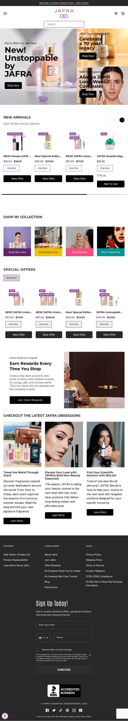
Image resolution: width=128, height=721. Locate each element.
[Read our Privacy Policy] (90, 655)
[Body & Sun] (48, 239)
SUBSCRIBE (64, 670)
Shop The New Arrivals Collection (22, 123)
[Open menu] (7, 13)
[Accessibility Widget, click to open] (5, 716)
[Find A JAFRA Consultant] (114, 13)
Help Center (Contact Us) (17, 554)
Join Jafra (50, 560)
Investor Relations (95, 571)
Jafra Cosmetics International (62, 703)
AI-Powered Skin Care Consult (61, 576)
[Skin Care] (17, 239)
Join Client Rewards (30, 400)
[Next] (122, 120)
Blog (47, 581)
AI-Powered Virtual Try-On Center (63, 571)
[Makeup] (79, 239)
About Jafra (51, 554)
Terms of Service (95, 565)
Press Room (51, 587)
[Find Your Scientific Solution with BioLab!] (105, 444)
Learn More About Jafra (16, 565)
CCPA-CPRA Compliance (99, 576)
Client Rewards (53, 565)
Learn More (17, 521)
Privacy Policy (93, 554)
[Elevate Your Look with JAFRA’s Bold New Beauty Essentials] (64, 444)
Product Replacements (16, 560)
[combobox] (64, 24)
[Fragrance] (110, 239)
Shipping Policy (94, 560)
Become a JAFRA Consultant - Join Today (64, 3)
